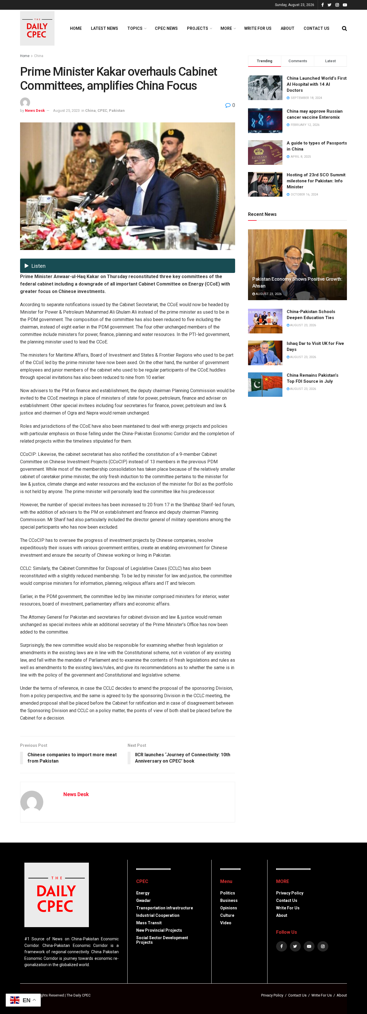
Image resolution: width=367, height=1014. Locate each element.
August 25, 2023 (66, 110)
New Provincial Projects (159, 930)
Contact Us (316, 28)
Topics (134, 28)
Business (229, 900)
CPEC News (166, 28)
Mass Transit (149, 923)
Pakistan (117, 110)
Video (225, 923)
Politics (227, 893)
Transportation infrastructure (164, 908)
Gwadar (143, 900)
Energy (142, 893)
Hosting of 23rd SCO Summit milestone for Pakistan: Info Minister (316, 180)
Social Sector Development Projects (162, 940)
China (38, 56)
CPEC (102, 110)
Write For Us (258, 28)
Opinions (228, 908)
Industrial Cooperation (157, 915)
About (287, 28)
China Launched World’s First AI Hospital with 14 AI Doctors (317, 84)
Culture (227, 915)
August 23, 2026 (268, 294)
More (226, 28)
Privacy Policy (289, 893)
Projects (197, 28)
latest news (104, 28)
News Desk (35, 110)
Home (76, 28)
